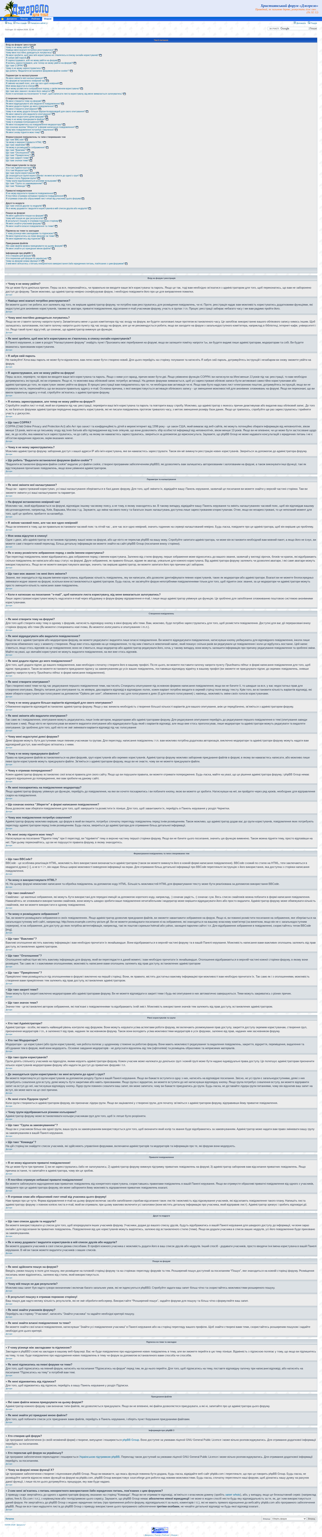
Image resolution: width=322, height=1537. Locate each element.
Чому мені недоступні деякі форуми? (25, 116)
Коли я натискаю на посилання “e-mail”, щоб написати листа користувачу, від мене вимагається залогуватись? (64, 93)
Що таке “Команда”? (16, 186)
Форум (47, 19)
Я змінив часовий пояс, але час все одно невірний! (32, 83)
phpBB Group (130, 1439)
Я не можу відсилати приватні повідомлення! (29, 193)
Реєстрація (21, 23)
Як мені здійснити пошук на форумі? (25, 215)
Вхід (9, 23)
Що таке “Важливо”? (16, 150)
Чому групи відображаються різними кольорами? (32, 181)
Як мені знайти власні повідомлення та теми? (30, 226)
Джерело (12, 19)
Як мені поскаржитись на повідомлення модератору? (34, 124)
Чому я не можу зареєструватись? (24, 68)
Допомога (301, 23)
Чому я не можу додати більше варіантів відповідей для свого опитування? (45, 111)
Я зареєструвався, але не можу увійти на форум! (31, 60)
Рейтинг (35, 19)
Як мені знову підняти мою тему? (23, 132)
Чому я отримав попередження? (23, 122)
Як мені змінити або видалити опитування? (29, 114)
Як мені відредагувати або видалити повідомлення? (33, 103)
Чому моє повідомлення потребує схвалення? (30, 129)
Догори (9, 295)
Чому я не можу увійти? (18, 47)
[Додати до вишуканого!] (2, 20)
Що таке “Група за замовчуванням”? (25, 183)
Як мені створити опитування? (22, 109)
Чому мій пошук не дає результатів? (25, 218)
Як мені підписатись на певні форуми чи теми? (30, 236)
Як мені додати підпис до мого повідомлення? (30, 106)
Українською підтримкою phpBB (99, 1456)
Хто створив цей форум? (19, 255)
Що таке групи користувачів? (21, 173)
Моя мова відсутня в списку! (20, 86)
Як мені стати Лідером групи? (21, 178)
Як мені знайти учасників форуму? (24, 223)
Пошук (313, 23)
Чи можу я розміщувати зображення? (25, 147)
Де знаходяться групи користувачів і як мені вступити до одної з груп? (43, 175)
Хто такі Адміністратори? (19, 167)
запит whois (232, 1494)
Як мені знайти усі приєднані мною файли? (29, 248)
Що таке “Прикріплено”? (18, 155)
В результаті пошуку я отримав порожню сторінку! (32, 221)
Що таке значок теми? (17, 160)
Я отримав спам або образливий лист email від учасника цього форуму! (43, 198)
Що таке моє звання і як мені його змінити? (28, 91)
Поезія (24, 19)
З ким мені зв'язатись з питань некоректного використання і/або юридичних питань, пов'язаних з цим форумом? (65, 263)
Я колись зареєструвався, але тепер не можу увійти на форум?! (39, 63)
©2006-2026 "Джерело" (15, 1525)
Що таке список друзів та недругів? (24, 206)
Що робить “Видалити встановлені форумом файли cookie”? (38, 71)
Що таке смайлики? (16, 145)
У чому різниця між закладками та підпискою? (30, 233)
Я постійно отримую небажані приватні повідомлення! (35, 196)
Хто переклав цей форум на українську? (27, 258)
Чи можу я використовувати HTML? (24, 142)
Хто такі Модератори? (17, 170)
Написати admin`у (39, 23)
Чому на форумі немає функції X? (23, 261)
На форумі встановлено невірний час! (26, 80)
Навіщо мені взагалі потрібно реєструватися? (30, 50)
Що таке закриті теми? (18, 158)
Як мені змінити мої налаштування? (25, 78)
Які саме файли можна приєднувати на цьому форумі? (35, 246)
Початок (10, 1519)
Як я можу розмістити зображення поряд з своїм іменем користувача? (43, 88)
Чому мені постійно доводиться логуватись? (29, 52)
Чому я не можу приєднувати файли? (25, 119)
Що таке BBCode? (15, 139)
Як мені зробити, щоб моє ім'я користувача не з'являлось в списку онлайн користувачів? (52, 55)
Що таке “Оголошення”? (18, 152)
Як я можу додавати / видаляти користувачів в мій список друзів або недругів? (47, 208)
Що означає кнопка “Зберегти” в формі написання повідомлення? (40, 127)
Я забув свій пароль (16, 57)
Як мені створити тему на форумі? (24, 101)
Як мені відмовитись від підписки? (24, 238)
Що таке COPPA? (15, 65)
